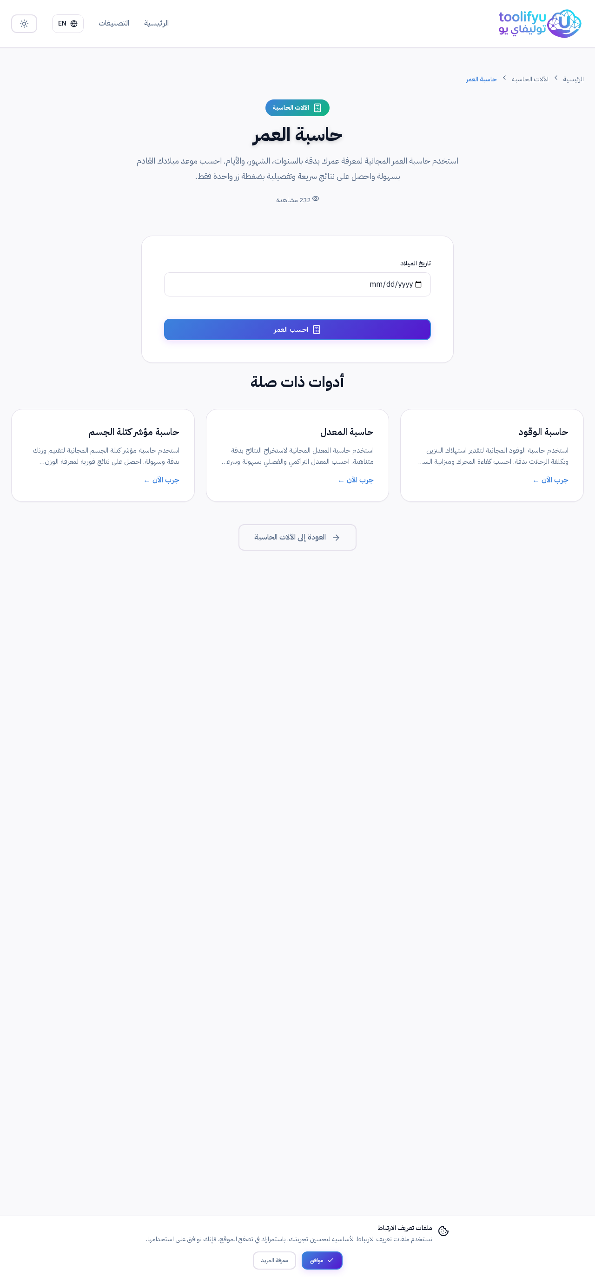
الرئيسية (156, 23)
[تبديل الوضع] (24, 23)
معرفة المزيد (274, 1260)
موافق (316, 1260)
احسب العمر (291, 329)
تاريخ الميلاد (415, 263)
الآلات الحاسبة (530, 79)
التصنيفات (114, 23)
